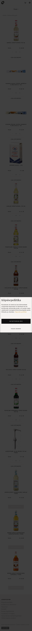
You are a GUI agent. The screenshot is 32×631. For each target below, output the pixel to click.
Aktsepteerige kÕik (16, 321)
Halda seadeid (16, 328)
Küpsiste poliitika (21, 312)
